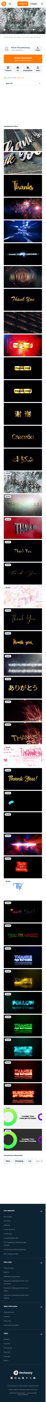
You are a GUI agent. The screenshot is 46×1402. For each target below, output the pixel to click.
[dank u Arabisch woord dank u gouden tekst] (22, 458)
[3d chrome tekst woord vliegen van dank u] (22, 527)
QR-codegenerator (11, 1253)
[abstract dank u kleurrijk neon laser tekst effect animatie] (22, 911)
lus (29, 1160)
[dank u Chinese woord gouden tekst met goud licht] (22, 413)
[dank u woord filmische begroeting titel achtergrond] (22, 504)
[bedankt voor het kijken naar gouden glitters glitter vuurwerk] (22, 732)
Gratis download (23, 58)
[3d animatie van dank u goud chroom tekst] (22, 162)
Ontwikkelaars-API (11, 1237)
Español (7, 1342)
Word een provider (11, 1324)
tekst (8, 1160)
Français (7, 1355)
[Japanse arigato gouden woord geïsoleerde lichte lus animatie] (22, 687)
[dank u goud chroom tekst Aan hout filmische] (22, 139)
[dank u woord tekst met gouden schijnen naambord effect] (22, 390)
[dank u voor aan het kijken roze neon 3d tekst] (22, 844)
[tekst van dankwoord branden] (22, 550)
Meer (6, 1359)
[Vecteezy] (3, 3)
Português (8, 1347)
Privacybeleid (31, 1392)
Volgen (37, 50)
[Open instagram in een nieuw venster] (15, 1377)
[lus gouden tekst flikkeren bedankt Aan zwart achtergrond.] (22, 185)
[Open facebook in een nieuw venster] (11, 1377)
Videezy (7, 1224)
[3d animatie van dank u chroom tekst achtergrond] (22, 481)
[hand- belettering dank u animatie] (22, 888)
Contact (7, 1315)
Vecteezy (7, 1220)
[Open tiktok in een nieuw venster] (26, 1377)
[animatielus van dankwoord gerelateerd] (22, 755)
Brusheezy (8, 1215)
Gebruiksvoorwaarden (16, 1392)
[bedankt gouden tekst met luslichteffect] (22, 778)
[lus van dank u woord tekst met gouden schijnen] (22, 367)
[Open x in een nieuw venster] (30, 1377)
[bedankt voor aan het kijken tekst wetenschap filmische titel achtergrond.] (22, 230)
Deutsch (7, 1351)
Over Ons (7, 1320)
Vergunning (8, 1267)
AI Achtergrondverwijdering (15, 1248)
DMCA (6, 1271)
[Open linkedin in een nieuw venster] (18, 1377)
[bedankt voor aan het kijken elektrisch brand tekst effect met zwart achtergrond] (22, 956)
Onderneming (9, 1228)
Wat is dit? (20, 78)
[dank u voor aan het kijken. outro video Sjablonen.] (22, 821)
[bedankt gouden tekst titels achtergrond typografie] (22, 573)
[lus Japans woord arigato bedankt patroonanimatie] (22, 322)
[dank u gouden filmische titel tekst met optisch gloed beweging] (22, 344)
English (7, 1338)
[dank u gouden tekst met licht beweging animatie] (22, 299)
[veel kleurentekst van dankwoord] (22, 595)
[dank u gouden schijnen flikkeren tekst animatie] (22, 641)
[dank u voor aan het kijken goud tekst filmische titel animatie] (22, 253)
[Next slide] (36, 1160)
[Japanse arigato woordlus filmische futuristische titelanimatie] (22, 276)
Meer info (9, 82)
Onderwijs (8, 1233)
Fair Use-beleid (22, 1393)
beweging (19, 1160)
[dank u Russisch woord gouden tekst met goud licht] (22, 436)
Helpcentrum (9, 1311)
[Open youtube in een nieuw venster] (33, 1377)
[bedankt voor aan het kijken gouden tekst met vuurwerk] (22, 207)
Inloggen (34, 4)
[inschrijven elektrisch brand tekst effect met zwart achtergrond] (22, 1093)
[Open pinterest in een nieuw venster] (22, 1377)
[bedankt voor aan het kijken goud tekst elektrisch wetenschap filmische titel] (22, 664)
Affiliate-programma (12, 1275)
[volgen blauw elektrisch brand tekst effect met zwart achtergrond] (22, 1002)
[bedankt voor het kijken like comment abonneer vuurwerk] (22, 709)
